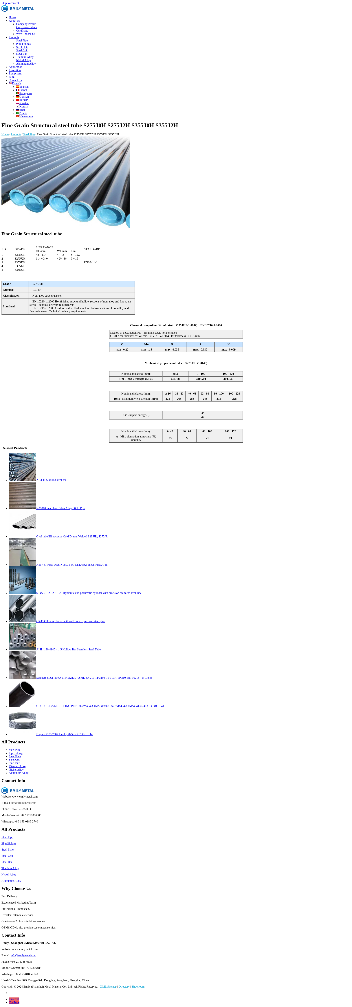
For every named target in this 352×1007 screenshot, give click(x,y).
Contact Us (15, 80)
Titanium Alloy (25, 57)
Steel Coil (21, 50)
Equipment (15, 73)
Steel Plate (22, 47)
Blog (11, 76)
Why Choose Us (25, 33)
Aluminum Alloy (26, 63)
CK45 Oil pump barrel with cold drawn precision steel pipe (70, 621)
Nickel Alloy (23, 60)
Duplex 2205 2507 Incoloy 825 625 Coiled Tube (64, 734)
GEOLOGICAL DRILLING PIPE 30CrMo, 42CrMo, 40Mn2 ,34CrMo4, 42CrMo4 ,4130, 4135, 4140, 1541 (100, 705)
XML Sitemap (108, 986)
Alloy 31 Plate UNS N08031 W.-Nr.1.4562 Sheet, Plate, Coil (71, 564)
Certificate (22, 30)
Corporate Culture (26, 27)
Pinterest (14, 999)
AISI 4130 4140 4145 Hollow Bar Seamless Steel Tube (68, 649)
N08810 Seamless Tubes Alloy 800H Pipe (60, 508)
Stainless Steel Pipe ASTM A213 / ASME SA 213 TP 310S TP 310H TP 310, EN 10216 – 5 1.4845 (94, 677)
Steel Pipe (22, 40)
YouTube (14, 1002)
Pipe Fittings (23, 43)
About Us (14, 20)
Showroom (138, 986)
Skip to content (10, 3)
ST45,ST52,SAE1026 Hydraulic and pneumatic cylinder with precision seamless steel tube (89, 592)
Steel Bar (21, 53)
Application (15, 66)
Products (14, 37)
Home (12, 17)
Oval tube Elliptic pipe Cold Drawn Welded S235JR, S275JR (72, 536)
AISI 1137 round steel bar (51, 479)
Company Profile (26, 23)
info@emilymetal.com (23, 802)
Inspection (15, 70)
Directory (124, 986)
